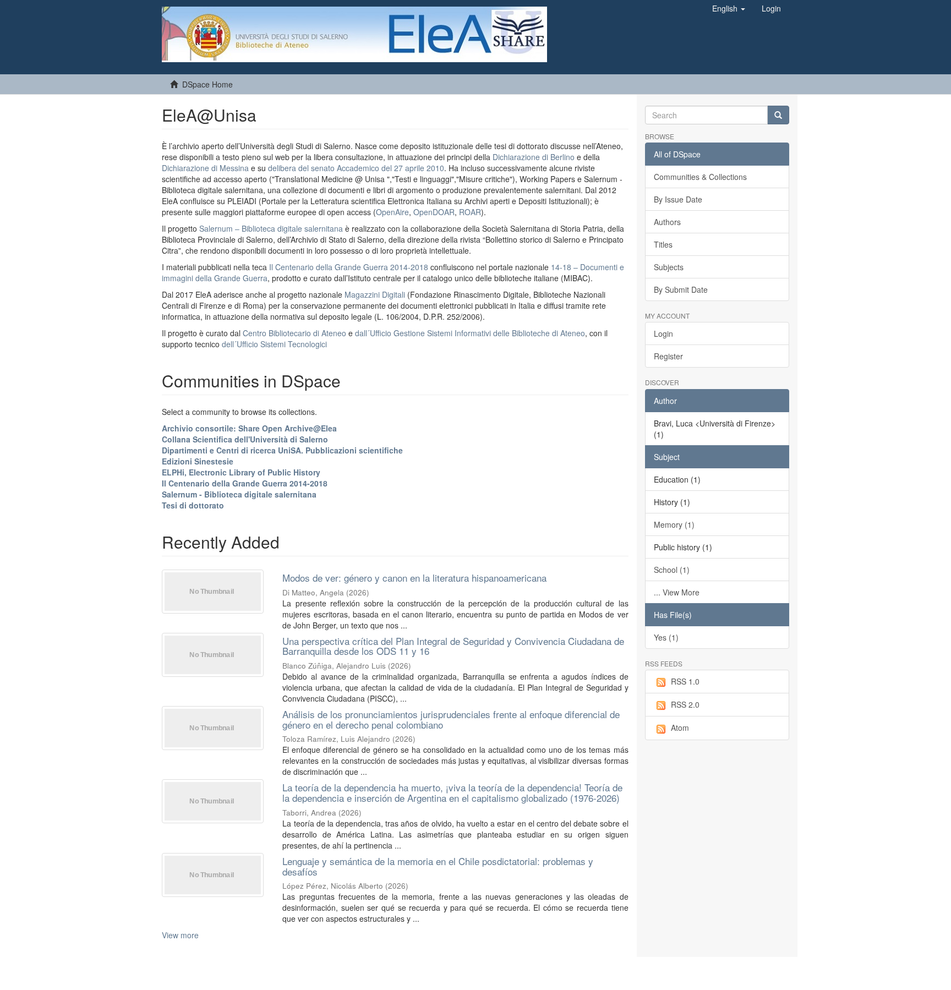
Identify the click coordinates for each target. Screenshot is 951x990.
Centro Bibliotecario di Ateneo (294, 332)
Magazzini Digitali (375, 294)
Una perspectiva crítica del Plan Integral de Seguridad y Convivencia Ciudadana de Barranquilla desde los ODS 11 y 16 (453, 646)
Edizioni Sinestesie (197, 461)
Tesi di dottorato (193, 505)
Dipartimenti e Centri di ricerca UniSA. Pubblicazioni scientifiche (282, 450)
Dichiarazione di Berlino (535, 156)
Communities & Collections (700, 176)
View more (180, 934)
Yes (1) (666, 637)
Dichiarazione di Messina (205, 167)
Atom (680, 727)
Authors (667, 221)
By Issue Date (678, 199)
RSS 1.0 (685, 681)
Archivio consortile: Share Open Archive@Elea (249, 428)
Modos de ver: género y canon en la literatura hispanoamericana (414, 577)
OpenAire (392, 211)
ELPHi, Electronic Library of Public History (241, 472)
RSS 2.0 (685, 704)
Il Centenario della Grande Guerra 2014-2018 (348, 266)
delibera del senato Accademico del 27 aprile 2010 (356, 167)
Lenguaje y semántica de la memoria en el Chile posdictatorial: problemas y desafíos (437, 866)
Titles (663, 244)
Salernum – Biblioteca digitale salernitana (272, 228)
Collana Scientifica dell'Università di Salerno (245, 439)
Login (663, 333)
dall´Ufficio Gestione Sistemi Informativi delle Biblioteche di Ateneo (470, 332)
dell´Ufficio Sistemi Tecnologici (274, 343)
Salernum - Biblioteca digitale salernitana (239, 494)
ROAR (470, 211)
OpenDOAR (434, 211)
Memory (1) (674, 524)
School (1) (672, 569)
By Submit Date (681, 289)
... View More (676, 592)
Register (668, 356)
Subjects (669, 266)
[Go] (778, 115)
